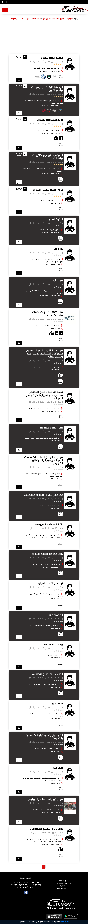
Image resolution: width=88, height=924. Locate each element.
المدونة (62, 886)
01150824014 (55, 508)
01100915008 (55, 441)
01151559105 (55, 719)
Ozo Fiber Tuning (53, 644)
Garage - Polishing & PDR (49, 524)
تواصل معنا (62, 881)
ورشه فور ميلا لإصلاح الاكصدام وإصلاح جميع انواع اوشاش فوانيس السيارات (44, 394)
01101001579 (44, 812)
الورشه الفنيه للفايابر (52, 57)
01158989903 (44, 105)
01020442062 (55, 567)
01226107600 (55, 657)
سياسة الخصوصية (62, 888)
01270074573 (55, 751)
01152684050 (55, 812)
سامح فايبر (57, 703)
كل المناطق (25, 18)
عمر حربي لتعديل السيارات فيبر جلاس (43, 494)
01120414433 (44, 133)
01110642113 (44, 71)
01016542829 (55, 783)
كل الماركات (14, 18)
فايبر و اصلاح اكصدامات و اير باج (53, 18)
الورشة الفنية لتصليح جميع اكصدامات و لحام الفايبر (43, 89)
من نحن (62, 878)
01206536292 (55, 598)
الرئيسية (76, 18)
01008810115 (55, 264)
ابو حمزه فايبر (56, 615)
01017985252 (55, 173)
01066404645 (44, 844)
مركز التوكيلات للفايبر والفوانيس (45, 799)
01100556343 (44, 537)
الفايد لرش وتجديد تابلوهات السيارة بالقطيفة (44, 737)
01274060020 (55, 537)
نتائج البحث (69, 18)
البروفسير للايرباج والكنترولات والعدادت (47, 157)
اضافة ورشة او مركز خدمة (62, 883)
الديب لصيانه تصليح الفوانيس (47, 674)
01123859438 (33, 537)
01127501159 (55, 133)
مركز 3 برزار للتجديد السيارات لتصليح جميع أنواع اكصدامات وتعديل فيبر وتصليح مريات (44, 353)
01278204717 (55, 232)
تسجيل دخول (6, 2)
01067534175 (55, 328)
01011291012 (55, 844)
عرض (19, 80)
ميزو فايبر (58, 248)
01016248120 (44, 232)
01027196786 (44, 567)
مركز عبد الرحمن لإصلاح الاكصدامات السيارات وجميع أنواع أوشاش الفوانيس (43, 460)
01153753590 (55, 687)
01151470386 (55, 203)
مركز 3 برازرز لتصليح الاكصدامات (46, 828)
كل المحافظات (36, 18)
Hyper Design (64, 921)
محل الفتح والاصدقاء (51, 427)
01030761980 (55, 370)
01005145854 (55, 628)
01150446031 (44, 173)
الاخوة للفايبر (56, 219)
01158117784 (44, 264)
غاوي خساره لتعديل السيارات (48, 189)
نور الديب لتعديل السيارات (50, 583)
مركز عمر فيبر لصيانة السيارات (47, 553)
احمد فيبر (58, 767)
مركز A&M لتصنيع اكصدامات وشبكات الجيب (47, 313)
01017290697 (55, 105)
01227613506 (55, 478)
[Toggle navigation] (5, 10)
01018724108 (55, 71)
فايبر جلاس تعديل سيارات (50, 119)
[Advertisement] (44, 38)
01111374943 (55, 411)
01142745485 (44, 411)
